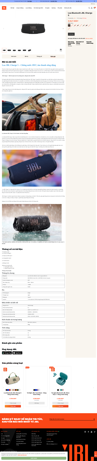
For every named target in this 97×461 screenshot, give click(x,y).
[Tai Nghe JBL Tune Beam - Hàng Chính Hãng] (36, 377)
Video (61, 50)
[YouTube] (91, 432)
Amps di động (19, 8)
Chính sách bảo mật (22, 455)
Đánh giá (53, 56)
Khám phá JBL (68, 8)
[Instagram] (85, 432)
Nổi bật (12, 8)
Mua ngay (13, 406)
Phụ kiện (60, 8)
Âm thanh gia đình (38, 8)
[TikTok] (94, 432)
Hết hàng (37, 403)
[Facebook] (88, 432)
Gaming (53, 8)
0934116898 (50, 441)
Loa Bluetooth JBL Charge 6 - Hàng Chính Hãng (13, 393)
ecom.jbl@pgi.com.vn (52, 444)
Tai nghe (47, 8)
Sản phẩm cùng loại (12, 363)
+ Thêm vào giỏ (13, 403)
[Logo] (4, 7)
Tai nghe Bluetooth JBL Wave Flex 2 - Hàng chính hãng (60, 393)
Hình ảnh (13, 56)
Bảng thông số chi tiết (9, 268)
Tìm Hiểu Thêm (53, 1)
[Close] (94, 1)
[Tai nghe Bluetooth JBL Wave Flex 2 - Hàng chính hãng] (60, 377)
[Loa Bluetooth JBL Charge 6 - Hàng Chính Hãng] (13, 377)
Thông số (39, 56)
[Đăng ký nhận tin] (94, 419)
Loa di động (29, 8)
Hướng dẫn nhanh (9, 266)
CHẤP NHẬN (34, 458)
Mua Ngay (29, 1)
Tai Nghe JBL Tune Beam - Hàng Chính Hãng (36, 393)
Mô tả (26, 56)
